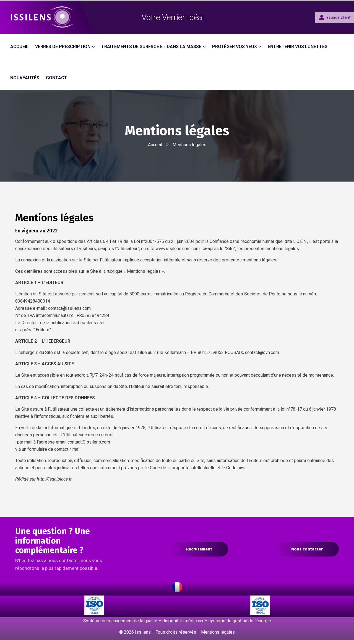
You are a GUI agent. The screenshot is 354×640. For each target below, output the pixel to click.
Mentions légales (218, 632)
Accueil (155, 144)
